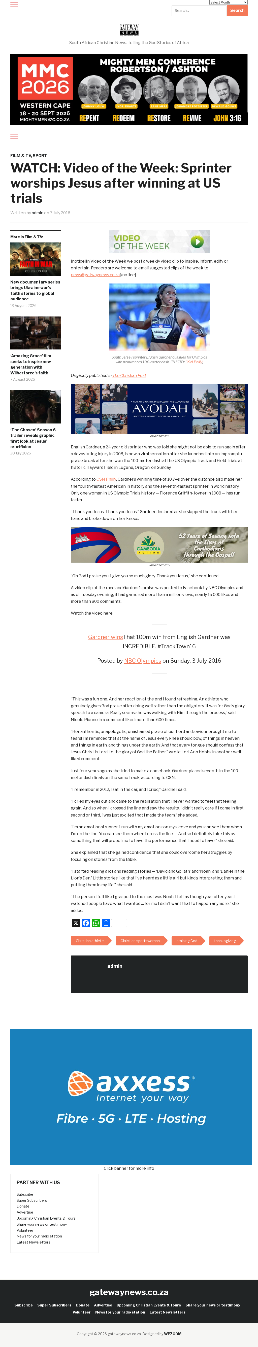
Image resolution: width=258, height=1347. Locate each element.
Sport (40, 155)
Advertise (25, 1212)
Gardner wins (105, 637)
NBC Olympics (142, 660)
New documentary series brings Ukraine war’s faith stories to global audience (35, 290)
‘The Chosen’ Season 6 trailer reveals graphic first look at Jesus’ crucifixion (33, 438)
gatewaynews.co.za (129, 1292)
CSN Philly (193, 362)
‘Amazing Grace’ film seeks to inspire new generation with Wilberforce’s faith (30, 364)
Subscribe (25, 1194)
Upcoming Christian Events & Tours (46, 1218)
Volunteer (25, 1230)
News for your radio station (39, 1236)
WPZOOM (172, 1334)
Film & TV (20, 155)
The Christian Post (129, 375)
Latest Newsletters (33, 1242)
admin (37, 212)
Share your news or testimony (42, 1224)
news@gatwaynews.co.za (95, 274)
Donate (23, 1206)
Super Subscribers (32, 1200)
